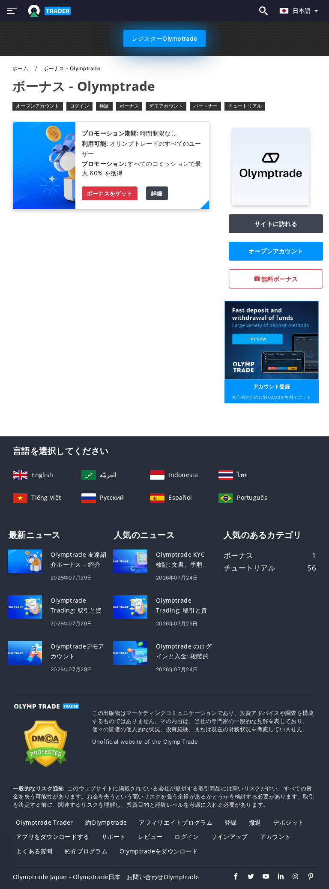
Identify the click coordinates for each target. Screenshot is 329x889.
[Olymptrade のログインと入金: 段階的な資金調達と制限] (130, 652)
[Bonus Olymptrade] (44, 164)
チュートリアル (245, 106)
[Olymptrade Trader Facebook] (231, 877)
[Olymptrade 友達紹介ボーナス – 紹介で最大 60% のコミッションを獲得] (25, 560)
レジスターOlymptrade (164, 38)
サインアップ (229, 836)
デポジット (288, 822)
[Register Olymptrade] (271, 339)
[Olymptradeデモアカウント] (25, 652)
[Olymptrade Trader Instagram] (291, 877)
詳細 (157, 193)
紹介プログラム (86, 851)
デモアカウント (166, 106)
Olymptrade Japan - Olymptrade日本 (67, 877)
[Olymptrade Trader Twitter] (246, 877)
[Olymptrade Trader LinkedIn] (276, 877)
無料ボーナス (279, 278)
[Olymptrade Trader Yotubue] (261, 877)
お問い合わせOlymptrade (163, 877)
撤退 (255, 822)
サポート (114, 836)
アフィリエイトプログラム (175, 822)
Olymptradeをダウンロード (159, 851)
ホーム (21, 68)
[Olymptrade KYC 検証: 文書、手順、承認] (130, 560)
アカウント (275, 836)
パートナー (206, 106)
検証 (104, 106)
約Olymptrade (106, 822)
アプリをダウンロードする (52, 836)
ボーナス (129, 106)
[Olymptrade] (270, 202)
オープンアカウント (38, 106)
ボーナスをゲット (109, 193)
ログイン (79, 106)
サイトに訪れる (275, 223)
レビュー (150, 836)
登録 (230, 822)
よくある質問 (34, 851)
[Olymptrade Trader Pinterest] (306, 877)
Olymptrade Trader (44, 822)
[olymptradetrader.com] (48, 11)
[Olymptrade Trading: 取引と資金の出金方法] (25, 606)
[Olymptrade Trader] (46, 714)
